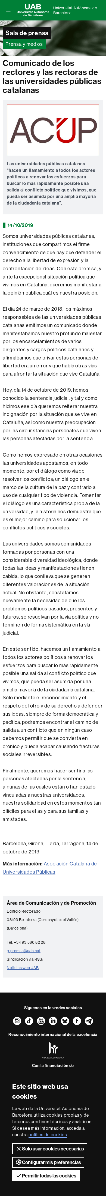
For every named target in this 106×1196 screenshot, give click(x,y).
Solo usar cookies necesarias (53, 1149)
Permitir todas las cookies (49, 1176)
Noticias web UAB (23, 967)
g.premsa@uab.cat (23, 950)
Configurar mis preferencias (51, 1162)
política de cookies (48, 1134)
